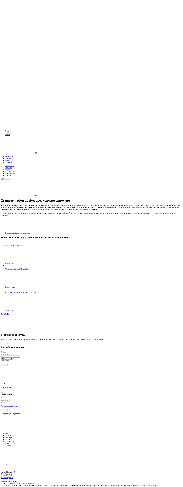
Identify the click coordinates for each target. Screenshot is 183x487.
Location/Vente (10, 171)
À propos (8, 175)
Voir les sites (5, 343)
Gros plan (8, 168)
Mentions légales (28, 483)
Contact (7, 135)
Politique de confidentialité (10, 406)
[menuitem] (9, 156)
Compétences (9, 166)
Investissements (10, 173)
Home (7, 433)
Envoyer (4, 410)
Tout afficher (5, 314)
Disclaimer (4, 383)
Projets (7, 170)
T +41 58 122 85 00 (7, 476)
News (7, 131)
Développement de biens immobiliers (17, 233)
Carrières (8, 133)
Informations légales (15, 483)
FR (35, 153)
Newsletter (4, 465)
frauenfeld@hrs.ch (7, 478)
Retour (35, 195)
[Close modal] (2, 392)
